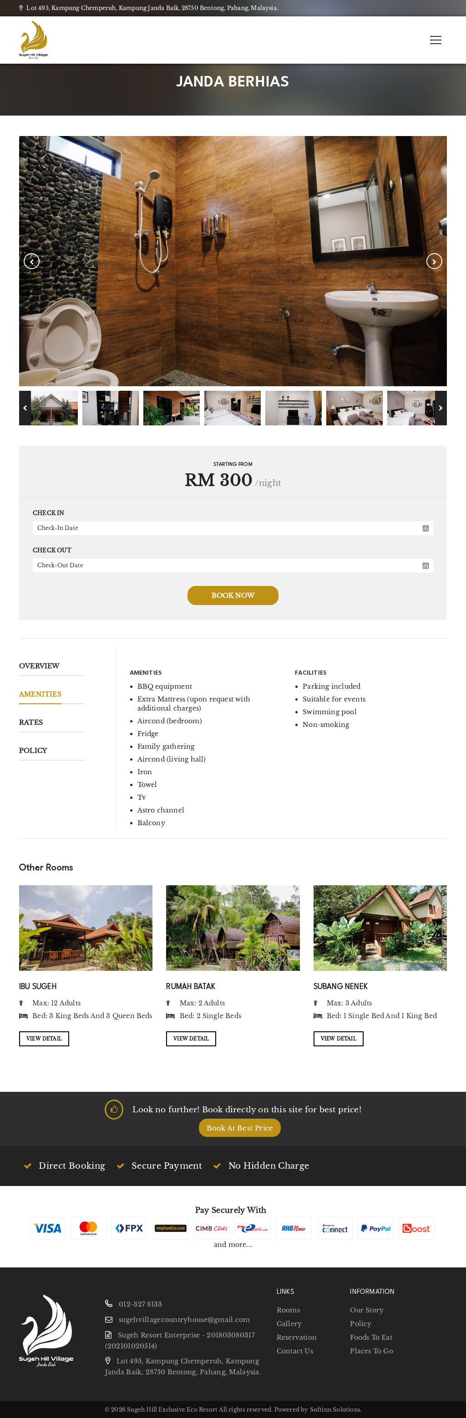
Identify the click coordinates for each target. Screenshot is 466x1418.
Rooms (288, 1310)
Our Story (367, 1310)
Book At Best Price (240, 1128)
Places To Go (371, 1351)
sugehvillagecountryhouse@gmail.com (184, 1320)
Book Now (233, 595)
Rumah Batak (190, 986)
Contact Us (295, 1351)
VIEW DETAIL (44, 1039)
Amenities (40, 694)
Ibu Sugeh (37, 986)
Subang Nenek (341, 986)
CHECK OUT (52, 550)
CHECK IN (49, 513)
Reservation (297, 1337)
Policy (33, 751)
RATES (31, 722)
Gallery (289, 1324)
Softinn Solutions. (336, 1409)
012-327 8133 (140, 1304)
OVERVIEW (39, 666)
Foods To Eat (371, 1337)
